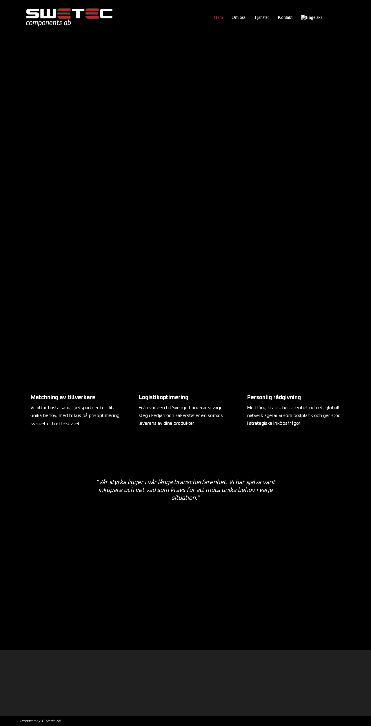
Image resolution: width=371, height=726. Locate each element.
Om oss (238, 17)
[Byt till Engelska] (312, 17)
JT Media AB (51, 721)
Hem (218, 17)
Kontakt (285, 17)
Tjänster (261, 17)
